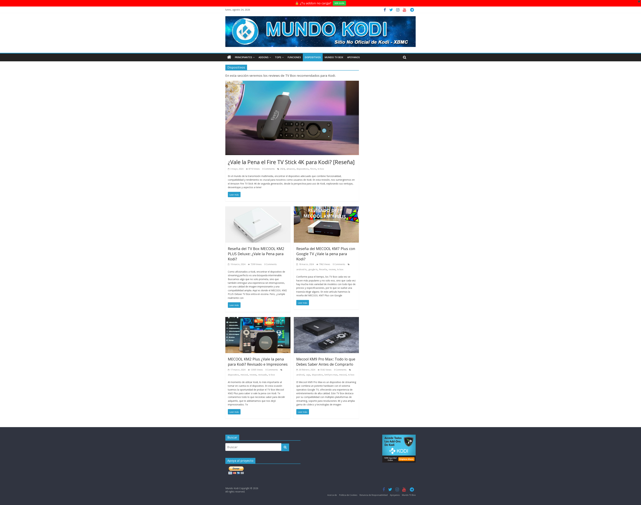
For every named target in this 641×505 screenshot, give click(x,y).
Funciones (294, 57)
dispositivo (233, 374)
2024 (282, 168)
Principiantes (243, 57)
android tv (301, 269)
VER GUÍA (339, 3)
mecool (244, 374)
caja (308, 374)
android (300, 374)
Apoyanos (353, 57)
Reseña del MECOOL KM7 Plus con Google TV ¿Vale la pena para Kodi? (325, 253)
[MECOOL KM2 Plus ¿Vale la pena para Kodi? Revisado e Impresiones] (257, 319)
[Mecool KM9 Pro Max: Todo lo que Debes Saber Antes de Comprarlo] (326, 319)
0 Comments (268, 168)
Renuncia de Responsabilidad (374, 495)
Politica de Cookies (348, 495)
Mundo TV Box (334, 57)
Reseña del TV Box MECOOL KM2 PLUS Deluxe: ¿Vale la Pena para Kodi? (256, 253)
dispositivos (302, 168)
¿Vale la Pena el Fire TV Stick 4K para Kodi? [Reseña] (291, 162)
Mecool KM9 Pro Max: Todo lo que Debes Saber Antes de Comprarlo (325, 361)
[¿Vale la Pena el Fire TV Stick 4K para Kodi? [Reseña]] (292, 83)
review (332, 269)
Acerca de (332, 495)
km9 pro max (331, 374)
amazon (290, 168)
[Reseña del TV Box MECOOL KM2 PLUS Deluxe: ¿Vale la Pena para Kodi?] (257, 209)
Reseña (323, 269)
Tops (278, 57)
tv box (321, 168)
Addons (263, 57)
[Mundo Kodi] (229, 57)
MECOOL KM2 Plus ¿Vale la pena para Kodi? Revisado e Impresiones (258, 361)
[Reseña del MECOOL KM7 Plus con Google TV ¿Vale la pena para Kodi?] (326, 209)
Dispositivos (313, 57)
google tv (312, 269)
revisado (262, 374)
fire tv (313, 168)
